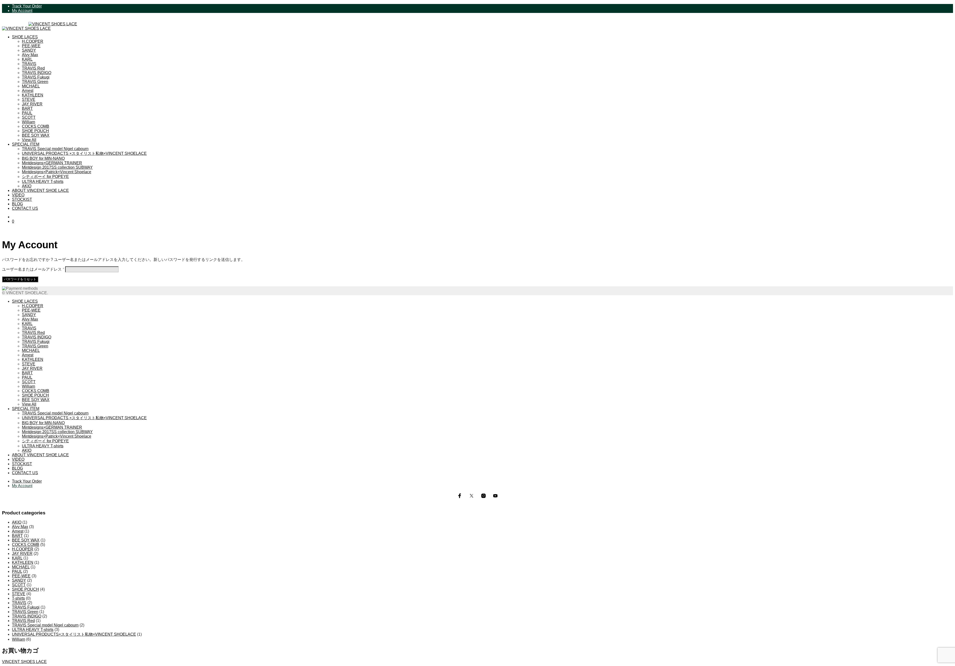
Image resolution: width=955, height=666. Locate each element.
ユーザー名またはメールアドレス (33, 269)
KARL (27, 59)
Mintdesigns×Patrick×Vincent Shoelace (56, 172)
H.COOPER (32, 41)
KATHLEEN (32, 95)
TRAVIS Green (35, 82)
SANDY (29, 50)
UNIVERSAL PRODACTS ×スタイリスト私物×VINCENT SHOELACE (84, 153)
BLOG (17, 204)
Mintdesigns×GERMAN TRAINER (52, 163)
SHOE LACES (25, 37)
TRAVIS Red (33, 68)
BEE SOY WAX (35, 135)
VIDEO (18, 195)
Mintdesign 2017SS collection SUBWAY (57, 167)
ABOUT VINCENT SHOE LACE (40, 190)
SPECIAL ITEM (25, 144)
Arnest (27, 90)
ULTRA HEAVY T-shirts (42, 181)
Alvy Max (30, 55)
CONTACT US (25, 208)
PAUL (27, 113)
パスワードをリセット (20, 279)
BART (27, 108)
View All (29, 140)
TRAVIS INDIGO (36, 73)
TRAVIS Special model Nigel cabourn (55, 149)
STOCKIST (22, 199)
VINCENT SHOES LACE (24, 662)
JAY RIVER (32, 104)
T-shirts (18, 598)
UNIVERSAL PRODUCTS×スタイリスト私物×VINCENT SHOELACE (74, 634)
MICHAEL (31, 86)
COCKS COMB (35, 126)
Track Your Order (27, 6)
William (28, 122)
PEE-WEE (31, 46)
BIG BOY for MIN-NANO (43, 158)
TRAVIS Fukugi (35, 77)
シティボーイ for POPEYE (45, 176)
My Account (22, 10)
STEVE (28, 99)
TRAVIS (29, 64)
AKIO (26, 186)
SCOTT (29, 117)
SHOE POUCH (35, 131)
